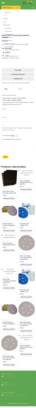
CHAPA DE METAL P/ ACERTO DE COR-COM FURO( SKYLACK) (31, 34)
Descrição (18, 70)
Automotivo (8, 31)
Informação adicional (18, 74)
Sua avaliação (6, 135)
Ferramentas (8, 40)
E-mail (4, 117)
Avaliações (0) (18, 78)
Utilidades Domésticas (11, 56)
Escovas (5, 18)
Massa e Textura (10, 43)
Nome (4, 109)
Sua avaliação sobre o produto (12, 139)
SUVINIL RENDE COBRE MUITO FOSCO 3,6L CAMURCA (33, 34)
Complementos (9, 34)
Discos (5, 15)
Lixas (4, 22)
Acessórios (8, 28)
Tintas (7, 53)
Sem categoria (9, 46)
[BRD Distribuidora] (3, 2)
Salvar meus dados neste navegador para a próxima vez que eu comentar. (17, 129)
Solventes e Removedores (12, 50)
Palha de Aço (7, 25)
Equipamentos (9, 37)
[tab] (18, 70)
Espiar (16, 170)
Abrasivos (8, 12)
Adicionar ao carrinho (9, 198)
